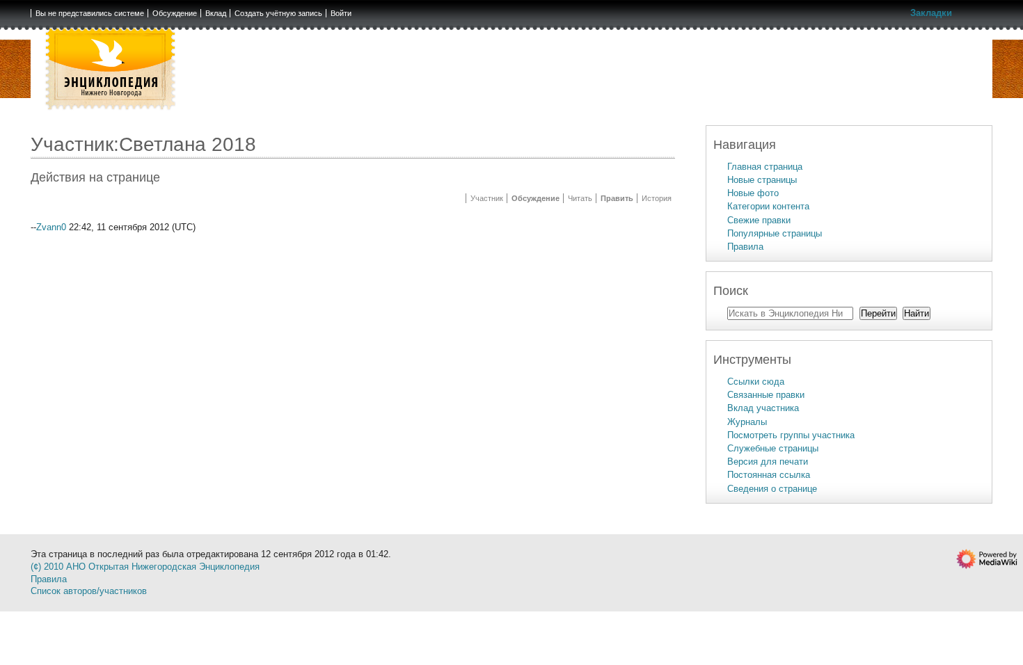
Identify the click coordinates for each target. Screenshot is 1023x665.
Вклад (215, 13)
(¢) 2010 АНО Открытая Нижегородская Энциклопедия (145, 566)
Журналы (747, 422)
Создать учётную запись (278, 13)
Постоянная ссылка (768, 475)
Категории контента (768, 206)
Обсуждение (174, 13)
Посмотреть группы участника (791, 435)
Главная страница (764, 166)
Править (617, 198)
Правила (745, 246)
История (657, 198)
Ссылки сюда (755, 381)
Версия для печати (767, 461)
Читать (580, 198)
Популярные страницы (774, 233)
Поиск (730, 291)
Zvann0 (51, 227)
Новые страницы (762, 180)
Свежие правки (759, 220)
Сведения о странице (772, 488)
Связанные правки (765, 395)
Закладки (931, 13)
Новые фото (753, 193)
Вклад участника (763, 408)
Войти (341, 13)
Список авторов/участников (89, 591)
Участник (486, 198)
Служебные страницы (772, 448)
